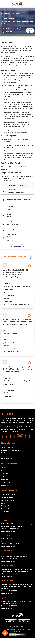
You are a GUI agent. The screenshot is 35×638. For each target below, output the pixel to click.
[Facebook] (2, 436)
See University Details (11, 29)
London (4, 520)
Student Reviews (6, 456)
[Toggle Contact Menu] (5, 633)
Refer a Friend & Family (8, 494)
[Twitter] (25, 436)
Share (30, 29)
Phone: (10, 528)
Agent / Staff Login (7, 500)
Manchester (6, 535)
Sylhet (3, 597)
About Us (4, 471)
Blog (2, 476)
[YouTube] (10, 436)
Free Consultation (7, 447)
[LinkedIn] (6, 436)
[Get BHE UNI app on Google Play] (24, 621)
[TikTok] (22, 436)
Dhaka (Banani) (7, 565)
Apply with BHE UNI (11, 31)
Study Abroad (5, 474)
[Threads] (29, 436)
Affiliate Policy (6, 509)
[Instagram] (14, 436)
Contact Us (4, 485)
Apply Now (17, 246)
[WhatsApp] (18, 436)
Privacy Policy (6, 506)
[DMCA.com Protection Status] (17, 635)
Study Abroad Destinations (10, 450)
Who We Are (5, 468)
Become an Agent (7, 497)
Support (3, 503)
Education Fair (6, 482)
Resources (4, 479)
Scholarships (5, 453)
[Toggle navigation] (31, 3)
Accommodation (6, 459)
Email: (8, 531)
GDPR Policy (5, 512)
